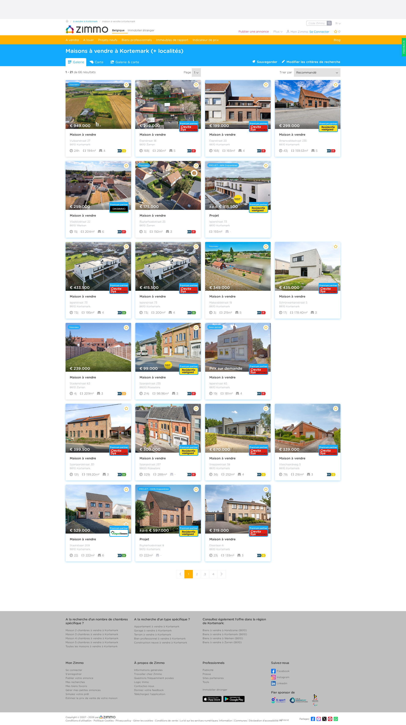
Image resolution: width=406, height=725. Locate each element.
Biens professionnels (137, 40)
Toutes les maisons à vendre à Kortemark (92, 646)
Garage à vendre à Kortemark (153, 630)
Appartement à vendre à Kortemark (156, 626)
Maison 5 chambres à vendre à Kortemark (92, 642)
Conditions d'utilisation (79, 720)
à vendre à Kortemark (85, 21)
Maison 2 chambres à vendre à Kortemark (92, 630)
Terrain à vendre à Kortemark (152, 634)
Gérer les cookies (143, 720)
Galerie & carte (127, 62)
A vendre (72, 40)
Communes (241, 720)
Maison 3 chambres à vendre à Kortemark (92, 634)
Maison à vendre (83, 135)
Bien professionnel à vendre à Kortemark (160, 638)
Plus (276, 31)
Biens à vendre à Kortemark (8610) (225, 634)
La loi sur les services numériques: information (206, 720)
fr (337, 23)
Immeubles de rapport (172, 40)
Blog (337, 40)
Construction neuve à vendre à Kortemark (160, 642)
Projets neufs (107, 40)
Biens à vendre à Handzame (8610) (225, 630)
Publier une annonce (254, 31)
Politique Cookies (104, 720)
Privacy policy (124, 720)
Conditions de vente (167, 720)
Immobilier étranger (141, 30)
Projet (214, 215)
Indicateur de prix (206, 40)
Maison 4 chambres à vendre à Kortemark (92, 638)
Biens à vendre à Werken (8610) (223, 638)
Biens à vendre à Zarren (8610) (222, 642)
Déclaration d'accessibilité (263, 720)
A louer (88, 40)
